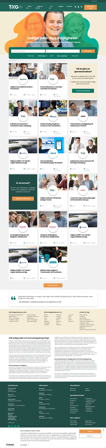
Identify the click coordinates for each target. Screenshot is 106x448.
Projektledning (30, 318)
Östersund (70, 321)
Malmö (73, 206)
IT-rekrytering (88, 398)
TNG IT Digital (75, 363)
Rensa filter (75, 56)
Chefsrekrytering (74, 411)
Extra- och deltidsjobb (85, 319)
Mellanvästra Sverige (90, 422)
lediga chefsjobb (87, 369)
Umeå (69, 316)
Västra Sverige (73, 422)
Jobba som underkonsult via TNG (88, 329)
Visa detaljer (23, 445)
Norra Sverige (88, 424)
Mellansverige (88, 421)
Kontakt (69, 6)
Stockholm (14, 94)
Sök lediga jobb (90, 7)
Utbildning (87, 390)
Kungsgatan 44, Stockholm (14, 400)
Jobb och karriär (39, 7)
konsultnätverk (58, 376)
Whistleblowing (12, 419)
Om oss (51, 7)
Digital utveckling (90, 401)
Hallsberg (73, 131)
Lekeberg (13, 243)
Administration (73, 398)
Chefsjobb (82, 316)
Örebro (70, 319)
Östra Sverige (73, 421)
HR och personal (74, 405)
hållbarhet (79, 348)
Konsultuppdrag (83, 314)
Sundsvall (73, 243)
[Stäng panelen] (103, 429)
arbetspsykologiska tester (30, 356)
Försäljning (72, 407)
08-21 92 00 (94, 1)
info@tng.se (11, 390)
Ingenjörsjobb (83, 318)
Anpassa (89, 436)
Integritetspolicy (12, 416)
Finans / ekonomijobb (14, 318)
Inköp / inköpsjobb (29, 243)
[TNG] (16, 7)
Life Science (73, 412)
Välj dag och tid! (12, 396)
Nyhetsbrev (11, 413)
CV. (45, 356)
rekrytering (29, 346)
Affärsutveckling (13, 316)
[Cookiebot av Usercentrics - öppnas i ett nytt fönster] (10, 445)
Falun (12, 278)
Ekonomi (72, 402)
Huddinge (46, 324)
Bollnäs (13, 169)
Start (10, 60)
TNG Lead (95, 369)
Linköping (73, 169)
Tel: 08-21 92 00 (12, 391)
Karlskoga (58, 314)
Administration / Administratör (16, 314)
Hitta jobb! (88, 51)
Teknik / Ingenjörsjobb (32, 319)
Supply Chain (89, 411)
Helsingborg (47, 323)
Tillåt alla (90, 431)
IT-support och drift (13, 321)
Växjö (43, 169)
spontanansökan (75, 375)
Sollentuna (58, 321)
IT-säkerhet (89, 403)
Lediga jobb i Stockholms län (87, 321)
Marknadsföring (74, 409)
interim (40, 346)
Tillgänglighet (11, 418)
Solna (43, 206)
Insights (60, 6)
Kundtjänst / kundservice (33, 316)
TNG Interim (67, 370)
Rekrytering (73, 388)
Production (88, 409)
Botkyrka (46, 316)
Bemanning (73, 390)
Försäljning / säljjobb (30, 94)
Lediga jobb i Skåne (84, 323)
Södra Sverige (73, 424)
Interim (87, 388)
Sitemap (10, 414)
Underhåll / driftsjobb (32, 321)
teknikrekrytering (93, 365)
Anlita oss (28, 7)
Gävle (45, 319)
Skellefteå (41, 416)
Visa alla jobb (52, 285)
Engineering (89, 408)
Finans (71, 403)
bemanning (34, 346)
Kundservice (73, 400)
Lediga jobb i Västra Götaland (87, 324)
